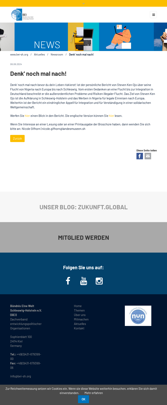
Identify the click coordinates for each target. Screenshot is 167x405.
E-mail (148, 156)
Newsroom (57, 54)
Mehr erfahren (94, 393)
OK (83, 399)
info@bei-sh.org (20, 376)
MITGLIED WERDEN (83, 237)
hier (27, 115)
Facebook (139, 156)
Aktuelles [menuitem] (80, 324)
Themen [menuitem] (79, 310)
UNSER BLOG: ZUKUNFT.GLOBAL (84, 207)
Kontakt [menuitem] (79, 328)
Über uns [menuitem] (80, 315)
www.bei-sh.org (19, 54)
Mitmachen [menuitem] (81, 319)
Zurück (17, 138)
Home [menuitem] (78, 306)
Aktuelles (39, 54)
